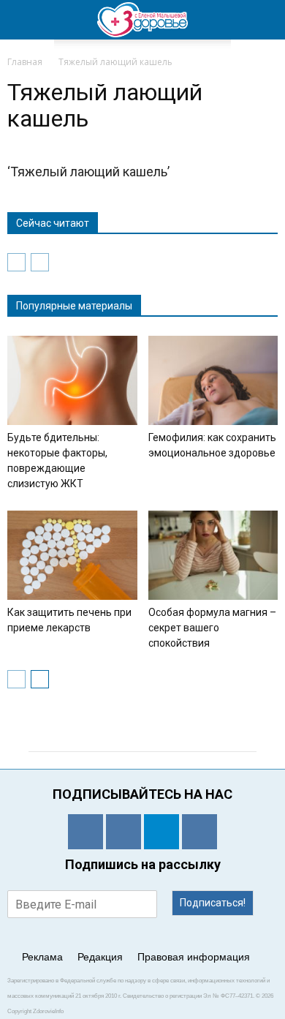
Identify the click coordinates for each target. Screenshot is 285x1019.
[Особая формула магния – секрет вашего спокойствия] (213, 555)
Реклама (42, 957)
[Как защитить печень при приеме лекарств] (72, 555)
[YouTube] (199, 831)
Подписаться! (213, 903)
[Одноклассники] (85, 831)
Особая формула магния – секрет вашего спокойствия (212, 627)
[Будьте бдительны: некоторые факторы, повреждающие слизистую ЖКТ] (72, 380)
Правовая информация (193, 957)
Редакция (100, 957)
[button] (264, 20)
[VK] (123, 831)
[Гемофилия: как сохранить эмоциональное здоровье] (213, 380)
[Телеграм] (161, 831)
